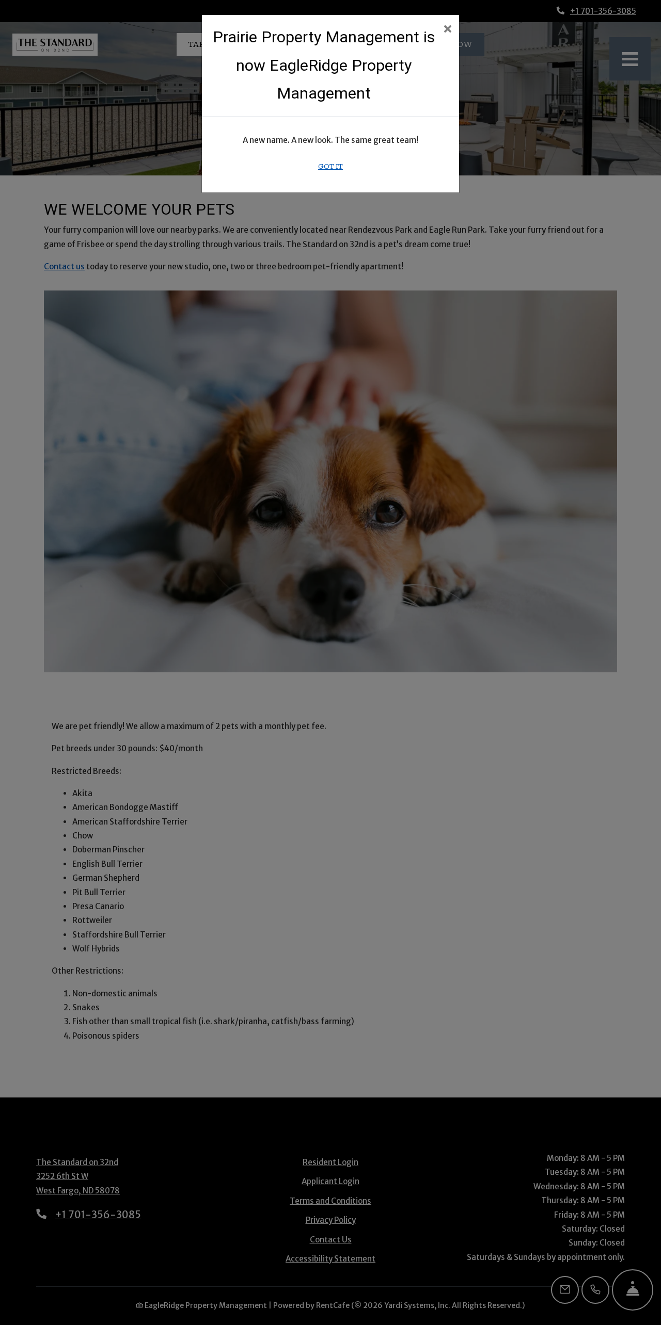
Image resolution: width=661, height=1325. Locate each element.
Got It (330, 166)
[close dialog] (447, 30)
